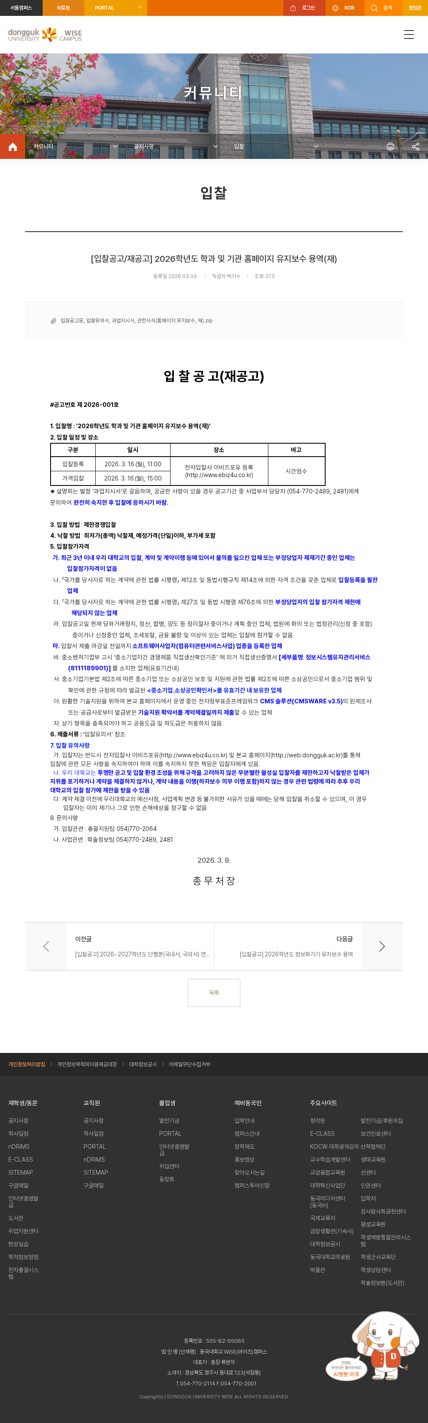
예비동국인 (248, 1103)
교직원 (92, 1103)
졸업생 (167, 1103)
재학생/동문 (23, 1103)
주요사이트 (323, 1103)
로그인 (308, 8)
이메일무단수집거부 (189, 1064)
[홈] (12, 146)
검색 (387, 8)
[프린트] (390, 146)
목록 (214, 992)
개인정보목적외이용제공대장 (87, 1064)
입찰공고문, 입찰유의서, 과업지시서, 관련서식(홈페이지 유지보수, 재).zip (136, 320)
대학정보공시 (143, 1064)
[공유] (415, 146)
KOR (349, 8)
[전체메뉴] (409, 34)
